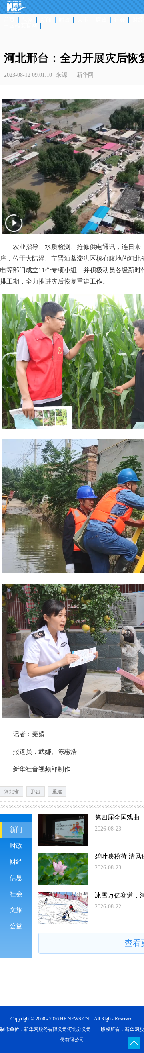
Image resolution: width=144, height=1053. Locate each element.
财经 (16, 861)
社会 (119, 20)
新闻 (46, 20)
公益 (16, 925)
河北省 (11, 791)
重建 (57, 791)
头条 (27, 20)
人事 (82, 20)
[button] (15, 228)
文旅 (16, 909)
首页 (9, 20)
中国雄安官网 (20, 26)
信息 (16, 877)
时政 (64, 20)
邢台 (35, 791)
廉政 (101, 20)
